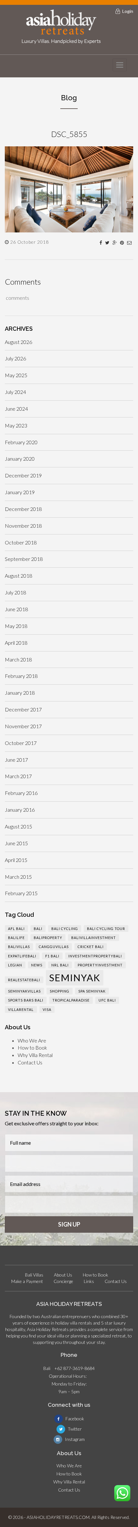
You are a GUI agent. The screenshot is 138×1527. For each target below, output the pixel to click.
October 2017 (21, 743)
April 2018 (16, 643)
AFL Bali (16, 928)
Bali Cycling (64, 928)
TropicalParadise (71, 1000)
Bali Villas (34, 1274)
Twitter (74, 1429)
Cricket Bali (91, 947)
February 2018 (21, 676)
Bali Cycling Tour (106, 928)
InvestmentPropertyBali (95, 956)
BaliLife (16, 937)
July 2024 (15, 392)
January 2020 (20, 458)
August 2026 (18, 342)
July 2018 (15, 592)
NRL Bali (60, 965)
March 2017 (18, 776)
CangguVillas (54, 947)
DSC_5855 (69, 134)
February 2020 (21, 442)
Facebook (74, 1418)
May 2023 (16, 425)
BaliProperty (48, 937)
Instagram (74, 1439)
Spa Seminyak (92, 991)
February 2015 (21, 893)
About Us (63, 1274)
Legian (15, 965)
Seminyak (74, 977)
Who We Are (32, 1040)
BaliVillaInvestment (93, 937)
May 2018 (16, 626)
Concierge (63, 1281)
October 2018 (21, 542)
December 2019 (23, 475)
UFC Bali (107, 1000)
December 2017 (23, 709)
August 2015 (18, 826)
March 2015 (18, 877)
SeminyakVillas (24, 991)
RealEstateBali (24, 980)
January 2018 (20, 693)
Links (89, 1281)
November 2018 (23, 526)
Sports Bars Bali (25, 1000)
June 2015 (16, 843)
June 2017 (16, 760)
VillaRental (21, 1009)
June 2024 (16, 409)
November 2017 (23, 726)
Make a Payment (27, 1281)
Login (127, 11)
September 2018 (24, 559)
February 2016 (21, 793)
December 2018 (23, 509)
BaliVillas (19, 947)
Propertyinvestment (100, 965)
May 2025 (16, 375)
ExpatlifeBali (22, 956)
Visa (47, 1009)
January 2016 (20, 810)
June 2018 (16, 609)
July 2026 (15, 358)
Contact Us (30, 1062)
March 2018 (18, 659)
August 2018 (18, 576)
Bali (38, 928)
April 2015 (16, 860)
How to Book (32, 1047)
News (36, 965)
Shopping (59, 991)
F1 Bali (52, 956)
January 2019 (20, 492)
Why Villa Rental (35, 1055)
